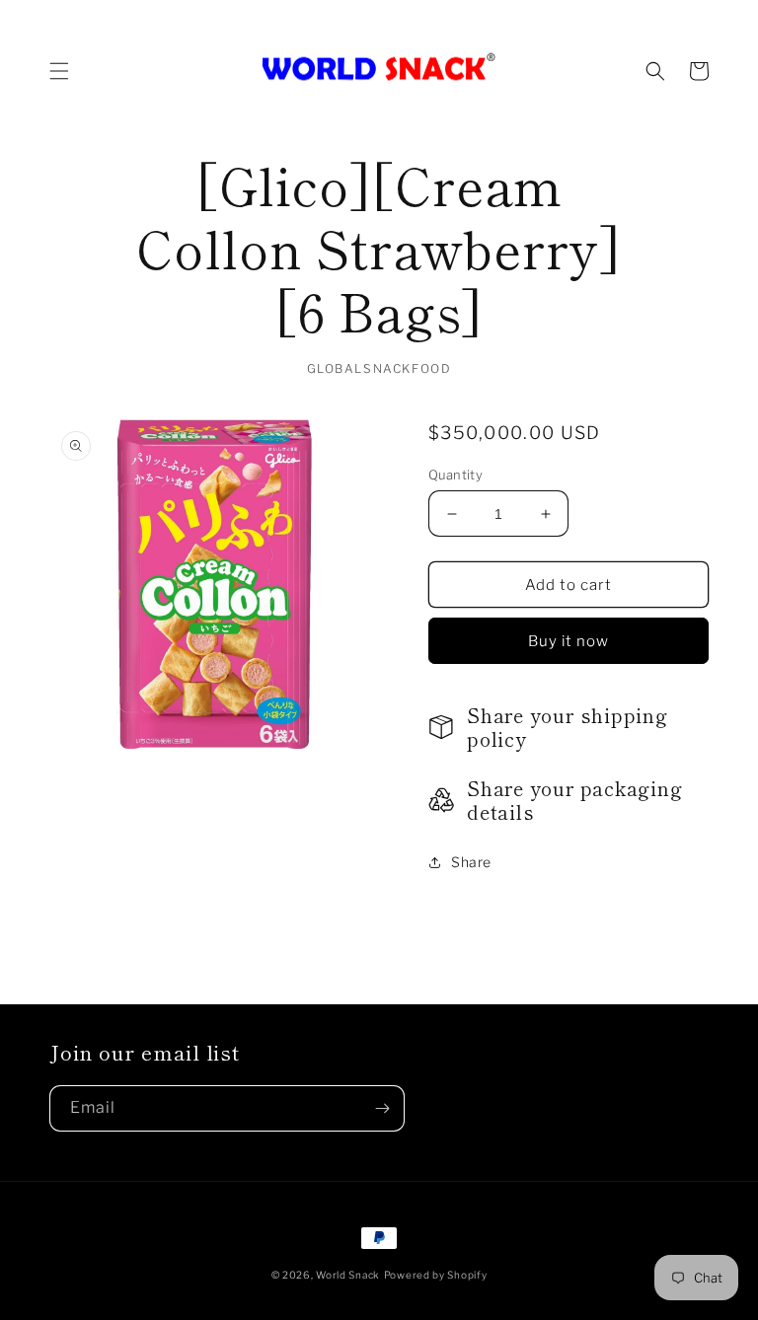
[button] (59, 71)
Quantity (455, 474)
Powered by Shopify (436, 1275)
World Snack (348, 1275)
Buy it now (568, 641)
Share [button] (471, 861)
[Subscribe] (382, 1108)
